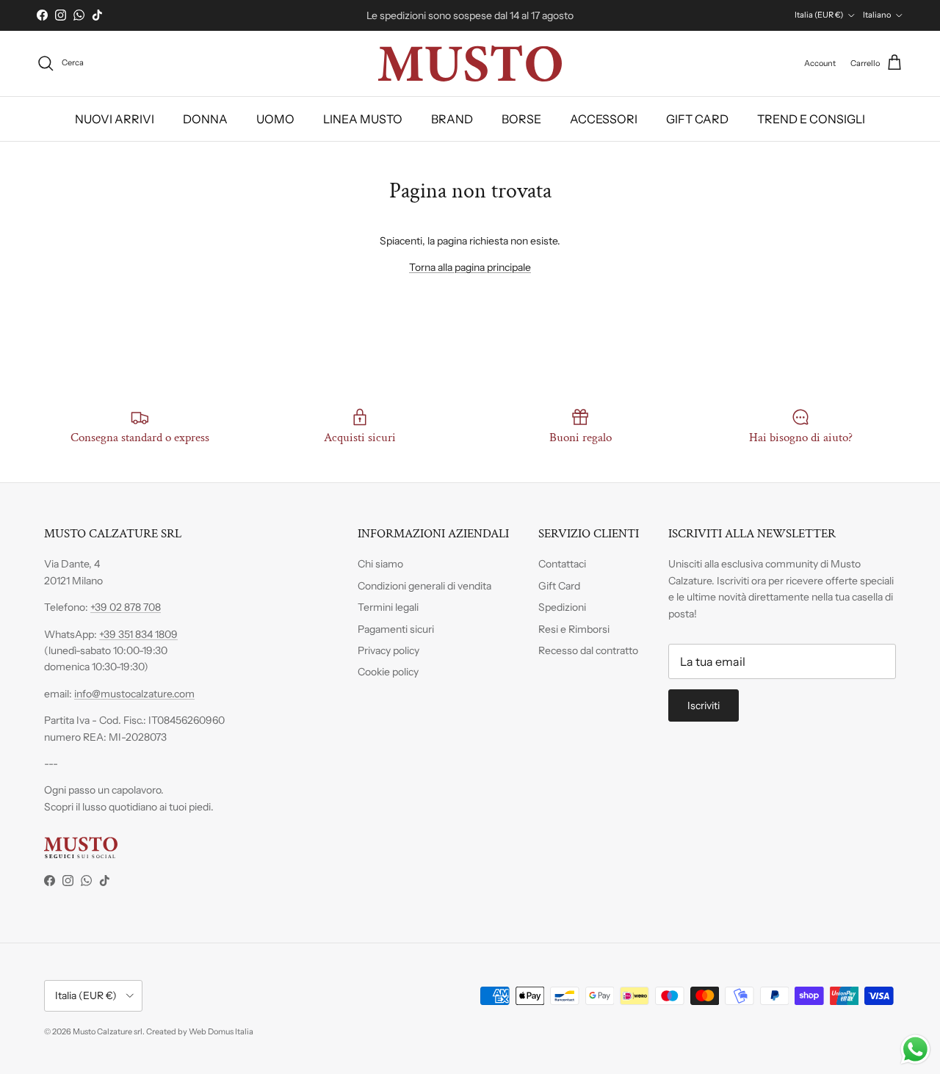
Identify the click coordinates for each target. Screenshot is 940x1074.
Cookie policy (388, 671)
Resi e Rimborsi (574, 629)
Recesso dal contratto (588, 650)
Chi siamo (380, 563)
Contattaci (562, 563)
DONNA (205, 119)
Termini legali (388, 607)
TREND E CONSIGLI (811, 119)
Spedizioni (562, 607)
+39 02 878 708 (125, 607)
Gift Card (559, 585)
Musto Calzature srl (107, 1031)
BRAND (452, 119)
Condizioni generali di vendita (424, 585)
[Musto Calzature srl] (470, 63)
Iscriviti (703, 705)
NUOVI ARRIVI (114, 119)
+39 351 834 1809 (138, 634)
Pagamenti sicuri (396, 629)
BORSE (521, 119)
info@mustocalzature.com (134, 693)
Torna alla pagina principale (470, 267)
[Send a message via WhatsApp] (915, 1049)
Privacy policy (388, 650)
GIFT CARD (697, 119)
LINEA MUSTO (362, 119)
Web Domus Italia (221, 1031)
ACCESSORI (603, 119)
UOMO (275, 119)
